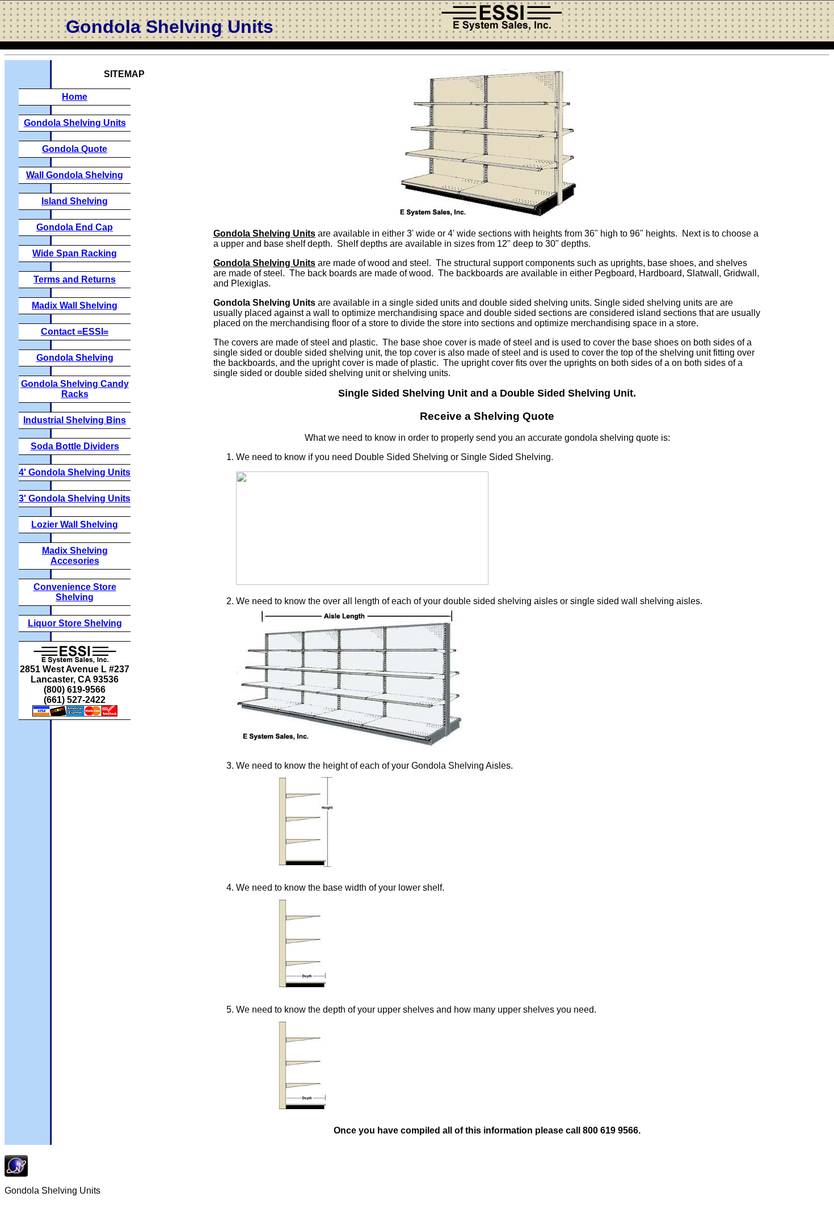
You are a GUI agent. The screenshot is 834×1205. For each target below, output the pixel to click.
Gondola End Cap (74, 227)
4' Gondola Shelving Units (74, 472)
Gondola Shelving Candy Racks (75, 389)
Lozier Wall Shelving (74, 524)
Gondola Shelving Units (75, 123)
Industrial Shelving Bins (74, 420)
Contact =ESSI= (74, 331)
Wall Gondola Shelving (74, 175)
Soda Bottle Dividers (75, 446)
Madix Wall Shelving (74, 305)
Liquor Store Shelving (75, 623)
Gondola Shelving (74, 358)
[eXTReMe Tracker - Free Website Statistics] (16, 1173)
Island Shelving (74, 201)
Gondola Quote (74, 149)
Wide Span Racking (74, 253)
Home (74, 97)
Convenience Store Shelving (74, 592)
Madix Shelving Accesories (75, 556)
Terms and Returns (74, 279)
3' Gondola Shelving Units (74, 498)
